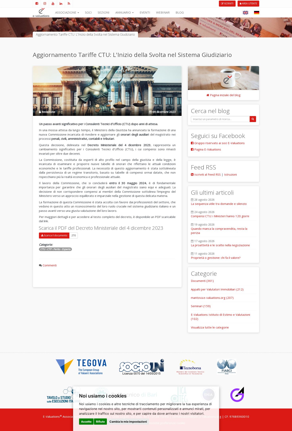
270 (74, 235)
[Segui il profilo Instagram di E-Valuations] (45, 3)
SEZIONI (103, 12)
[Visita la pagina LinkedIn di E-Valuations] (61, 3)
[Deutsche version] (256, 12)
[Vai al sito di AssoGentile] (237, 394)
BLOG (180, 12)
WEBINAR (163, 12)
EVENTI (145, 12)
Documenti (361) (202, 281)
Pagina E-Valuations (207, 149)
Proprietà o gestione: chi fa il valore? (216, 258)
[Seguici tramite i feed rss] (69, 3)
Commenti (50, 265)
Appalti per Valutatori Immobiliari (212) (217, 289)
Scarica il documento (55, 235)
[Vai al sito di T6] (64, 394)
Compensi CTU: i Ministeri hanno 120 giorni (220, 216)
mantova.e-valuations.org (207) (212, 298)
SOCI (88, 12)
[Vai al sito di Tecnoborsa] (190, 366)
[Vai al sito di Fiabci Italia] (227, 366)
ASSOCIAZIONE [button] (66, 12)
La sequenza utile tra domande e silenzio (219, 204)
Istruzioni (230, 174)
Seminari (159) (201, 306)
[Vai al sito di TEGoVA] (81, 366)
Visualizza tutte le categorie (210, 327)
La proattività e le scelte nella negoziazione (220, 245)
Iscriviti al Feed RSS (207, 174)
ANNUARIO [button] (123, 12)
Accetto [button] (86, 421)
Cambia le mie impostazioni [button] (128, 421)
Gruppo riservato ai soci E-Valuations (219, 143)
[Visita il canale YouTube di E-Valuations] (53, 3)
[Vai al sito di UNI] (141, 366)
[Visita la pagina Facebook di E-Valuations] (37, 3)
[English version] (245, 12)
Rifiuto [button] (100, 421)
